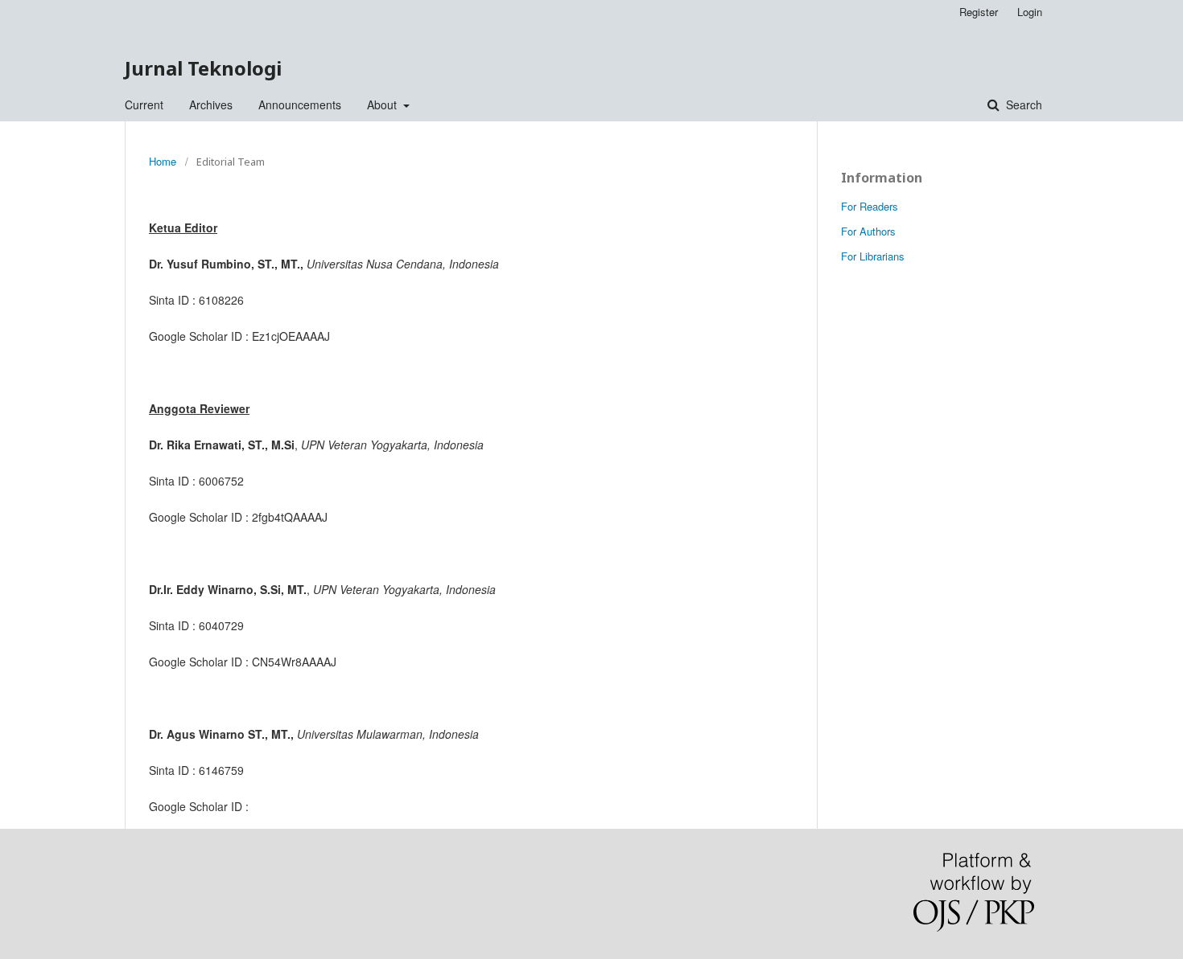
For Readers (869, 206)
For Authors (868, 231)
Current (144, 104)
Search (1022, 104)
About (383, 104)
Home (162, 161)
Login (1029, 11)
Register (978, 11)
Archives (211, 104)
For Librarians (873, 256)
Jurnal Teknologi (203, 68)
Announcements (299, 104)
